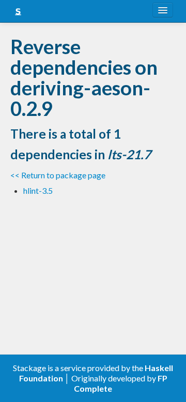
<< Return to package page (57, 175)
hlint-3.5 (38, 190)
